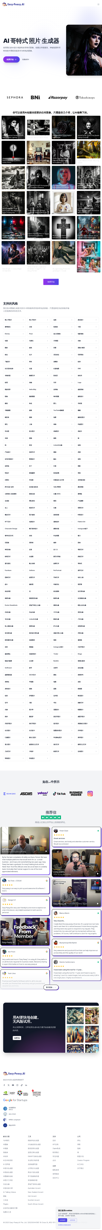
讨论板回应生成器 (34, 1144)
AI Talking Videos (9, 1192)
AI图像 (5, 1144)
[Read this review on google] (47, 881)
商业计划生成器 (33, 1172)
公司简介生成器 (33, 1168)
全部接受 (62, 1220)
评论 (78, 1140)
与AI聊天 (6, 1140)
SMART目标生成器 (35, 1156)
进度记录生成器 (33, 1152)
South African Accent (35, 1204)
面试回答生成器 (33, 1148)
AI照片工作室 (8, 1180)
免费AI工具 (7, 1212)
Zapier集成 (56, 1148)
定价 (54, 1140)
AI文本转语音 (8, 1160)
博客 (78, 1144)
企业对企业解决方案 (10, 1208)
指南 (78, 1148)
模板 (4, 1196)
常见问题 (56, 1156)
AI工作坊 (80, 1164)
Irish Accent (32, 1196)
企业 (54, 1160)
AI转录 (5, 1156)
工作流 (5, 1200)
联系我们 (56, 1152)
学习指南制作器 (33, 1176)
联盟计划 (80, 1156)
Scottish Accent (34, 1200)
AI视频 (5, 1148)
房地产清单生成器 (34, 1184)
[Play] (46, 851)
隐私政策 (56, 1170)
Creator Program (83, 1160)
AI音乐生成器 (8, 1168)
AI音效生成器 (8, 1172)
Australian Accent (34, 1188)
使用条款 (56, 1174)
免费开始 (10, 59)
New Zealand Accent (35, 1192)
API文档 (55, 1144)
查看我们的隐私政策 (64, 1225)
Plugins (5, 1204)
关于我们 (80, 1168)
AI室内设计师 (8, 1188)
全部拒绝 (72, 1220)
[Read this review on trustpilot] (98, 831)
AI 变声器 (6, 1164)
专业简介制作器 (33, 1160)
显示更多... (50, 987)
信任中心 (56, 1178)
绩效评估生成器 (33, 1140)
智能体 (5, 1152)
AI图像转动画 (8, 1176)
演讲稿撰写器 (32, 1164)
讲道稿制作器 (32, 1180)
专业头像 (6, 1184)
